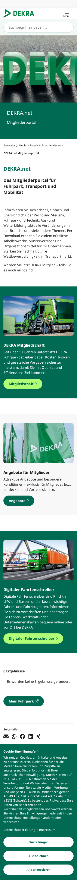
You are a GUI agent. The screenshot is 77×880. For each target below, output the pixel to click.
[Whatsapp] (14, 736)
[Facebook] (22, 736)
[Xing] (38, 736)
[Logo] (20, 13)
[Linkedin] (30, 736)
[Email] (6, 736)
